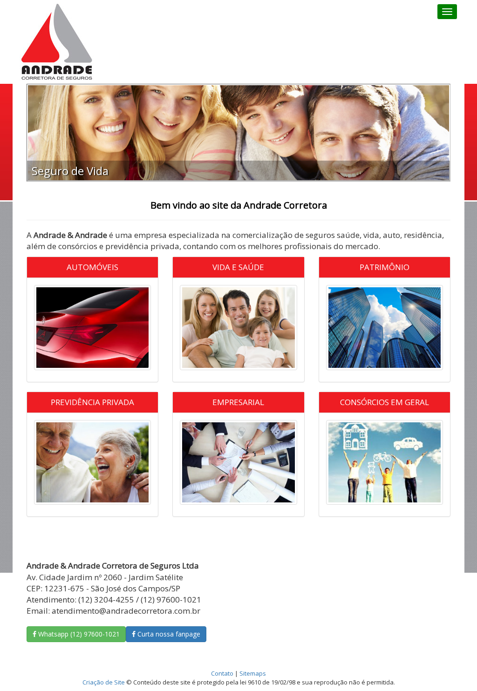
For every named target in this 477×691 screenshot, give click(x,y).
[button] (44, 132)
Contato (222, 673)
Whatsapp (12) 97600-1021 (78, 634)
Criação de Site (103, 682)
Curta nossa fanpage (168, 634)
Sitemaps (252, 673)
